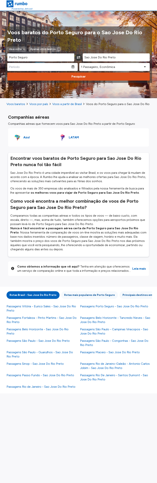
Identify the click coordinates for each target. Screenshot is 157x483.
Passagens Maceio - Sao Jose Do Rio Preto (110, 352)
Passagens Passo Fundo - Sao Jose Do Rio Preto (40, 375)
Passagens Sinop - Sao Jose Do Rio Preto (35, 364)
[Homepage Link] (20, 3)
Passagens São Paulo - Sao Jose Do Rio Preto (38, 341)
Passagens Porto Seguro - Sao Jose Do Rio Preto (114, 306)
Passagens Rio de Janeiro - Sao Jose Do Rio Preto (41, 386)
